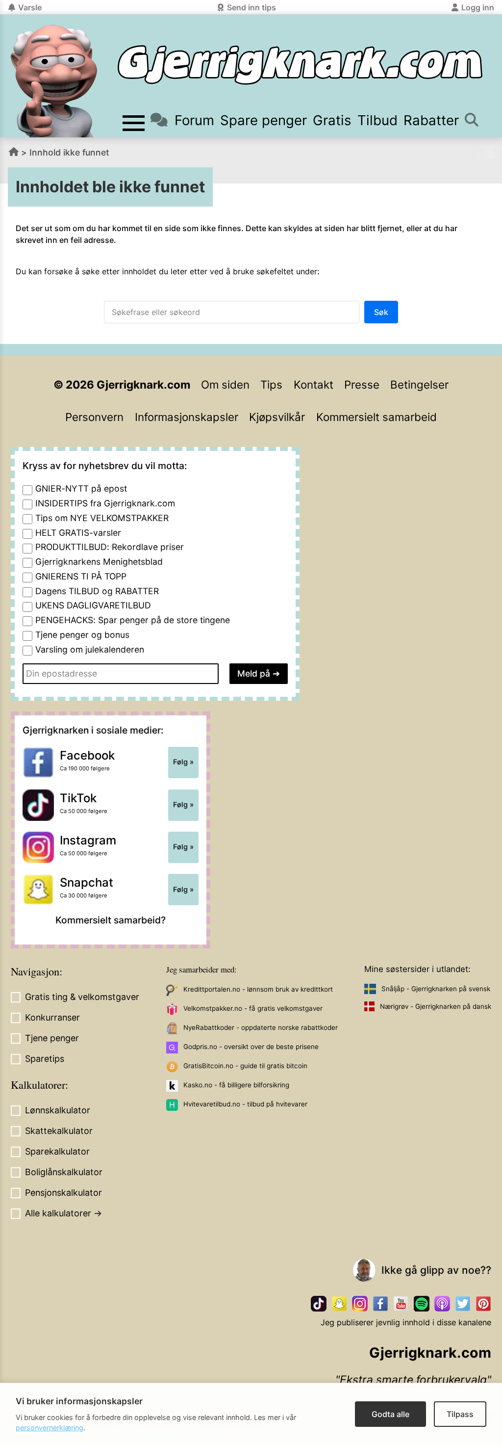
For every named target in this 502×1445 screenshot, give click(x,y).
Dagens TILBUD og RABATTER (97, 591)
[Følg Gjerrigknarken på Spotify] (421, 1304)
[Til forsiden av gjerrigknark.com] (54, 81)
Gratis (332, 120)
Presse (361, 384)
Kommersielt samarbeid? (110, 920)
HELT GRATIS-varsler (78, 532)
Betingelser (419, 384)
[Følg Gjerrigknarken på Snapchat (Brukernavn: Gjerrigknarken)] (339, 1304)
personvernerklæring (49, 1427)
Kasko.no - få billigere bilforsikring (236, 1085)
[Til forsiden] (300, 65)
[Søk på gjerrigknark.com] (471, 120)
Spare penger (263, 120)
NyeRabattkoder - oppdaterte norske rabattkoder (260, 1027)
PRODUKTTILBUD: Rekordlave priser (109, 547)
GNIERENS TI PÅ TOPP (80, 576)
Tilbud (377, 120)
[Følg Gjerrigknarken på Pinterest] (483, 1304)
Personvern (94, 416)
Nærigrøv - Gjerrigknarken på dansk (435, 1006)
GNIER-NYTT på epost (81, 488)
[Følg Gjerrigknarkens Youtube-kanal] (401, 1304)
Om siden (225, 384)
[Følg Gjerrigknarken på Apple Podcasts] (442, 1304)
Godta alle (390, 1414)
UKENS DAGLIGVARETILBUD (93, 605)
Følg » (183, 762)
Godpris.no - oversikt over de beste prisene (251, 1047)
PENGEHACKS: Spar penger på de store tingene (132, 620)
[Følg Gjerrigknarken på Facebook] (380, 1304)
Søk (381, 312)
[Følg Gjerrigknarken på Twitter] (463, 1304)
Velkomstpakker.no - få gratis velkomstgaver (253, 1008)
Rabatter (431, 120)
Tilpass (460, 1414)
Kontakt (313, 384)
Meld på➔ (258, 673)
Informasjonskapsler (186, 416)
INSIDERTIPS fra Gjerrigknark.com (105, 503)
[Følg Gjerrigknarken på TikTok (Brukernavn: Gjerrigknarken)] (318, 1304)
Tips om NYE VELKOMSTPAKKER (102, 518)
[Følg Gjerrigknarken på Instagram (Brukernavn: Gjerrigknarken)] (360, 1304)
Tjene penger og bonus (82, 635)
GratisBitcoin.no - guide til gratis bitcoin (245, 1066)
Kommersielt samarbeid (376, 416)
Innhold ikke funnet (69, 152)
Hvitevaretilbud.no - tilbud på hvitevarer (245, 1104)
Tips (271, 384)
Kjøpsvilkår (277, 416)
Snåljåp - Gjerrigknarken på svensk (435, 989)
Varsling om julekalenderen (89, 649)
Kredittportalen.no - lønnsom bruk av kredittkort (258, 989)
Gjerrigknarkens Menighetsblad (99, 561)
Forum (194, 120)
